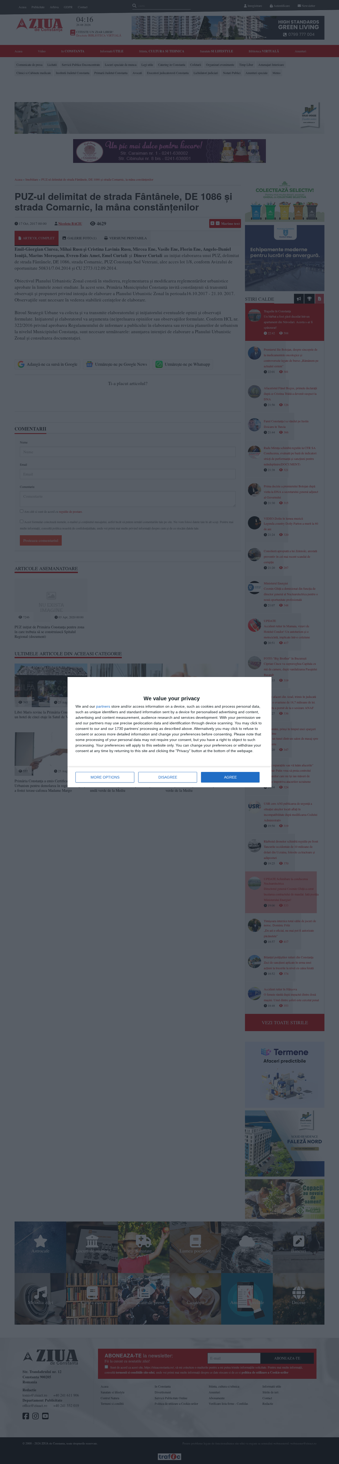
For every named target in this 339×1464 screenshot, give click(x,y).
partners (103, 706)
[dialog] (169, 732)
